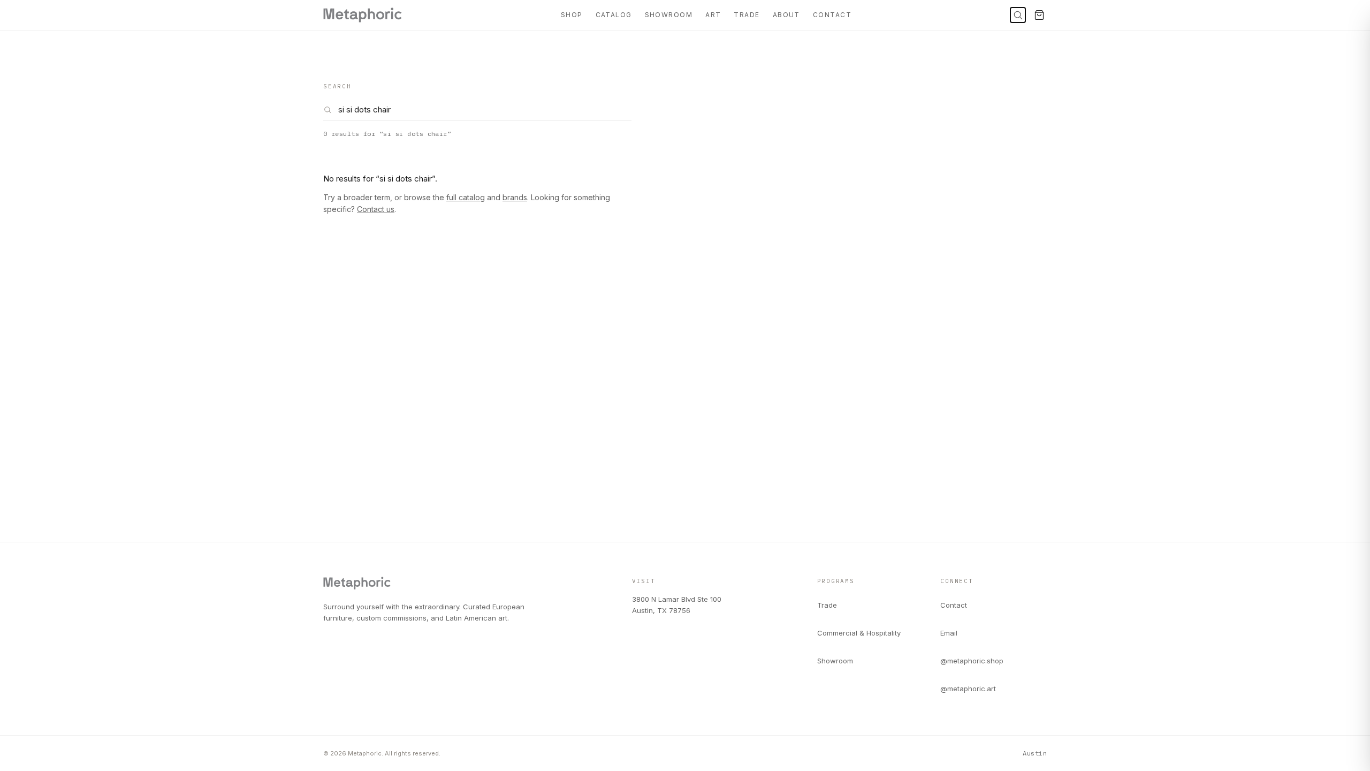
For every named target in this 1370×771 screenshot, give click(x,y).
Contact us (375, 209)
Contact (832, 15)
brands (515, 197)
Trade (746, 15)
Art (713, 15)
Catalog (614, 15)
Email (948, 633)
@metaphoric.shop (971, 660)
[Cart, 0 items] (1039, 15)
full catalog (465, 197)
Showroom (669, 15)
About (786, 15)
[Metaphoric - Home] (362, 14)
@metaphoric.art (968, 688)
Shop (572, 15)
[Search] (1017, 14)
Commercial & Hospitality (859, 633)
